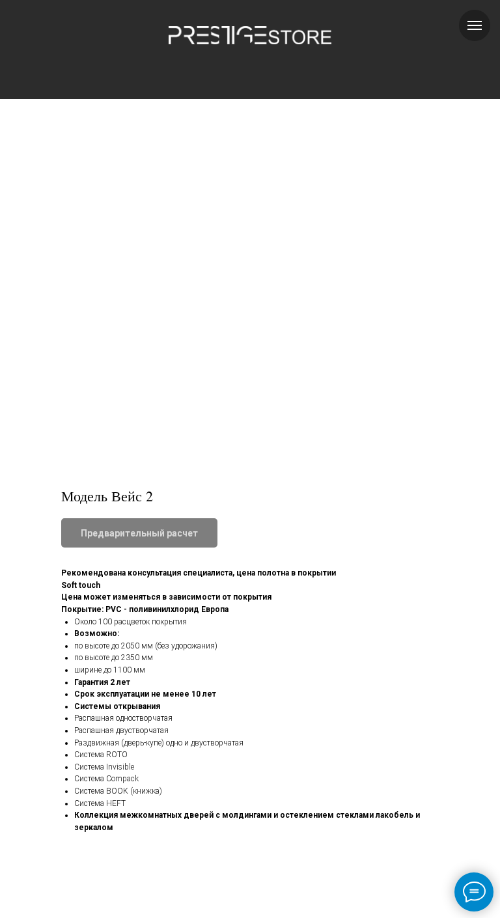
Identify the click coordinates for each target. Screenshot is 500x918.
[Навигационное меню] (474, 25)
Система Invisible (104, 767)
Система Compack (106, 778)
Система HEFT (100, 803)
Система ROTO (101, 754)
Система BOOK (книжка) (118, 791)
